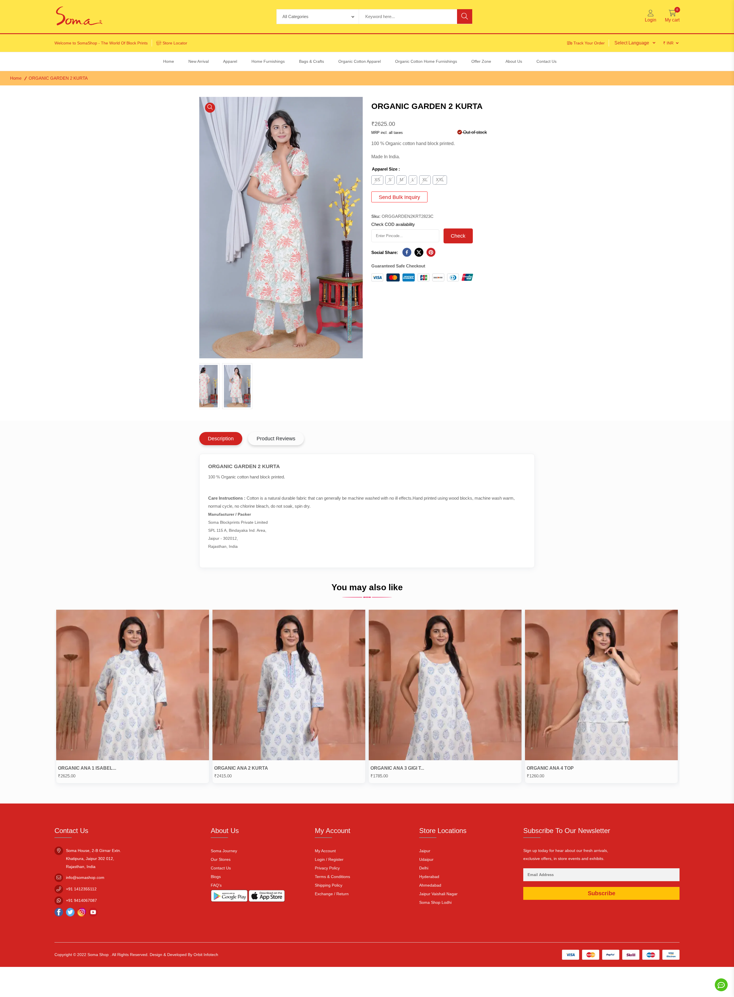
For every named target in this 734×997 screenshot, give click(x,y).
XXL (440, 179)
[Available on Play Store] (229, 897)
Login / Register (329, 859)
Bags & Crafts (311, 61)
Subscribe (601, 893)
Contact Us (221, 868)
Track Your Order (589, 43)
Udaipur (426, 859)
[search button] (464, 16)
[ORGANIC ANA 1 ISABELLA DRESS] (132, 686)
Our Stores (221, 859)
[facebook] (406, 253)
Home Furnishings (268, 61)
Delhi (423, 868)
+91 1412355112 (81, 889)
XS (377, 179)
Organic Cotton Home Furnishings (426, 61)
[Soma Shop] (79, 17)
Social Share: (384, 252)
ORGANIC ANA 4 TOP (550, 768)
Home (16, 78)
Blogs (216, 876)
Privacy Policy (327, 868)
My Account (325, 851)
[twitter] (418, 253)
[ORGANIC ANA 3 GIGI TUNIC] (445, 686)
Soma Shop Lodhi (435, 902)
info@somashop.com (85, 877)
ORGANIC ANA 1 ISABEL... (87, 768)
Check (458, 236)
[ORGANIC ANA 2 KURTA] (288, 686)
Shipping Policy (328, 885)
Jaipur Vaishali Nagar (438, 894)
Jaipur (424, 851)
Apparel (230, 61)
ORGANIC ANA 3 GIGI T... (397, 768)
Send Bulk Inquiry (399, 197)
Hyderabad (429, 876)
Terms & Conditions (332, 876)
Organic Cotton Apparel (359, 61)
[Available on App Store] (266, 897)
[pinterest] (431, 253)
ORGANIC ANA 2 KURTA (241, 768)
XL (424, 179)
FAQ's (216, 885)
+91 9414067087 (81, 900)
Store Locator (175, 43)
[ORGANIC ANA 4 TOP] (601, 686)
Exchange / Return (332, 894)
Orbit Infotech (206, 954)
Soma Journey (224, 851)
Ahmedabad (430, 885)
